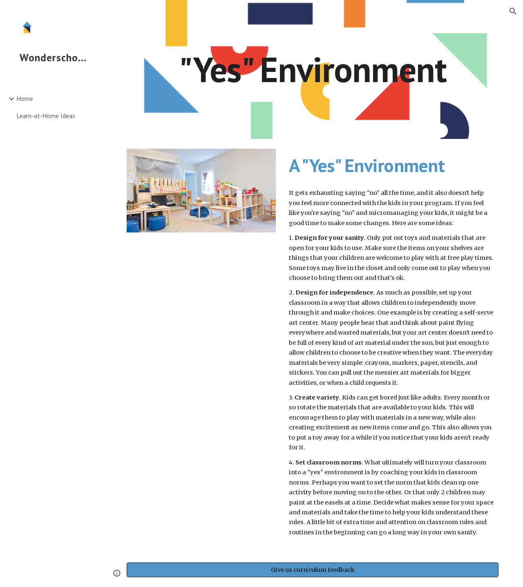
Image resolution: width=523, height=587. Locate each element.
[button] (513, 11)
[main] (313, 69)
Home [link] (24, 98)
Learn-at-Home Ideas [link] (45, 116)
